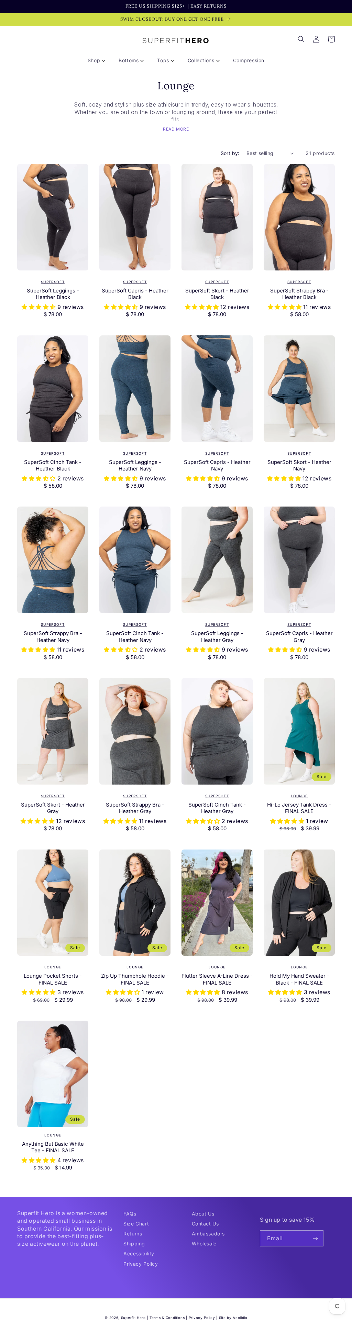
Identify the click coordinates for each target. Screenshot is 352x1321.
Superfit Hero (133, 1318)
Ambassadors (208, 1233)
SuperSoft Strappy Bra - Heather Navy (53, 636)
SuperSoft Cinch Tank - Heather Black (52, 465)
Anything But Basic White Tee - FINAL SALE (53, 1147)
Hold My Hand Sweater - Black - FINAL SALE (299, 979)
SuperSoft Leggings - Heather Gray (217, 636)
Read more (176, 129)
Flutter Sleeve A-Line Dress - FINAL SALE (217, 979)
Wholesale (204, 1243)
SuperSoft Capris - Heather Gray (299, 636)
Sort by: (230, 153)
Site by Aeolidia (233, 1318)
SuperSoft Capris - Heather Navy (217, 465)
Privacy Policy (140, 1264)
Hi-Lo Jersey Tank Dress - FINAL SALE (299, 808)
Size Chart (136, 1223)
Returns (132, 1233)
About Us (203, 1214)
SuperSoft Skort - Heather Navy (299, 465)
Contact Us (205, 1223)
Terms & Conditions (167, 1318)
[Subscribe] (315, 1238)
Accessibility (138, 1253)
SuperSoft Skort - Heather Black (217, 294)
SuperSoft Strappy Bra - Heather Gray (135, 808)
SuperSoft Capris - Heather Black (135, 294)
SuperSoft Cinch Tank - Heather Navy (135, 636)
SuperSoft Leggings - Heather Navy (135, 465)
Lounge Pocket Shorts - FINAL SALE (53, 979)
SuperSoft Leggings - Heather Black (53, 294)
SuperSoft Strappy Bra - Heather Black (299, 294)
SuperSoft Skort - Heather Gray (53, 808)
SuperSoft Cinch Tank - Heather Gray (217, 808)
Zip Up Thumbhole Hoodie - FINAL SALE (135, 979)
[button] (99, 60)
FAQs (129, 1214)
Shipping (134, 1243)
